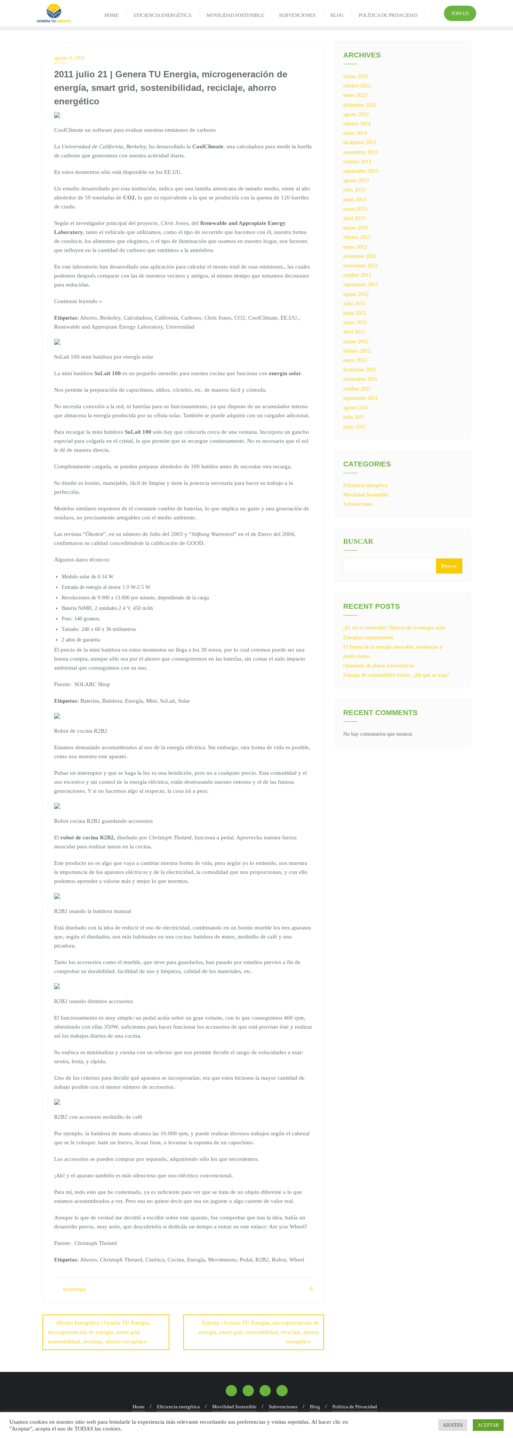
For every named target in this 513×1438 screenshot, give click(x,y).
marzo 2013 (355, 228)
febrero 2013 (357, 237)
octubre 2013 (357, 161)
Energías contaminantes (368, 637)
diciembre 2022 (359, 105)
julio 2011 (354, 417)
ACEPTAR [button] (488, 1425)
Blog (315, 1406)
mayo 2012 (355, 322)
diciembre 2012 (359, 256)
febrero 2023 (357, 86)
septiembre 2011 (360, 398)
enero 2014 (355, 133)
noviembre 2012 (360, 266)
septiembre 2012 (360, 284)
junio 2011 (354, 427)
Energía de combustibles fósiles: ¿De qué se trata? (396, 675)
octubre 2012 (357, 275)
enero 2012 (355, 360)
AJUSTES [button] (453, 1425)
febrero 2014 (357, 124)
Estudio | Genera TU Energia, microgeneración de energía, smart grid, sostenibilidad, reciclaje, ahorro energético (259, 1332)
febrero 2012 (357, 351)
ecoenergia (74, 1289)
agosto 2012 (356, 294)
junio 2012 (354, 313)
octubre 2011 (357, 389)
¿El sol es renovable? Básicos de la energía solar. (395, 628)
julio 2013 (354, 190)
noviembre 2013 (360, 152)
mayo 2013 (355, 209)
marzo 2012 (355, 341)
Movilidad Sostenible (365, 495)
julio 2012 (354, 303)
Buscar (358, 541)
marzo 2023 (355, 76)
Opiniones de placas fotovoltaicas (378, 665)
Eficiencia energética (365, 485)
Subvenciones (357, 504)
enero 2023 (355, 95)
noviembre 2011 (360, 379)
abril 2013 (354, 218)
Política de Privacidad (354, 1406)
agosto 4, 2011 (69, 58)
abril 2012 (354, 332)
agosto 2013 (356, 180)
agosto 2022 (356, 114)
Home (139, 1406)
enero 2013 (355, 247)
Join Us (460, 13)
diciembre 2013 (359, 142)
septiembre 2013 (360, 171)
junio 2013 (354, 199)
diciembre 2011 (359, 370)
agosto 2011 (355, 407)
